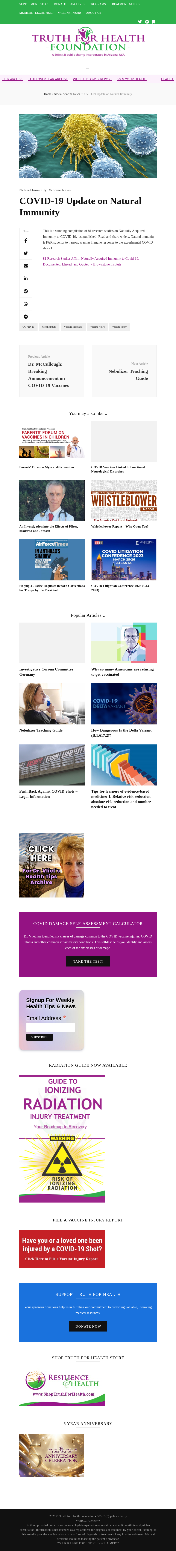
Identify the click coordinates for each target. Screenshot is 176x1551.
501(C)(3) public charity (112, 1516)
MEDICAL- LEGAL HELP (36, 12)
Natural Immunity (33, 190)
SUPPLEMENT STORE (34, 4)
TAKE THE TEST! (88, 961)
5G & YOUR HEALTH (101, 79)
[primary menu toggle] (88, 70)
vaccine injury (49, 326)
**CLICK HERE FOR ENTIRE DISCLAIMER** (88, 1543)
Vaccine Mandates (73, 326)
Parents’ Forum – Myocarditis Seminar (46, 467)
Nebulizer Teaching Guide (40, 730)
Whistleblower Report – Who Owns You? (120, 526)
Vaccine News (60, 190)
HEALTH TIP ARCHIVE (146, 79)
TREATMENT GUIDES (125, 4)
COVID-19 (28, 326)
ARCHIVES (77, 4)
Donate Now (88, 1326)
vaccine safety (119, 326)
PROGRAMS (98, 4)
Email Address (46, 1018)
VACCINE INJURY (70, 12)
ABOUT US (93, 12)
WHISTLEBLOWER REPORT (62, 79)
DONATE (60, 4)
